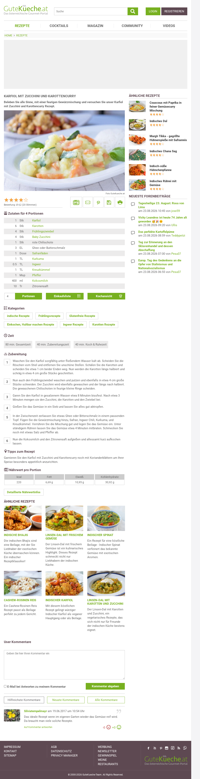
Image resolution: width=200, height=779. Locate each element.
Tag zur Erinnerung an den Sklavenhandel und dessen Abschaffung (155, 246)
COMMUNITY (132, 26)
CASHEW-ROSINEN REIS (20, 600)
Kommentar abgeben (105, 686)
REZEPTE (22, 26)
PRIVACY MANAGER (64, 755)
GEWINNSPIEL (107, 755)
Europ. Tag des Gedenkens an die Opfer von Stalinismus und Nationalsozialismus (159, 264)
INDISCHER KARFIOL (59, 600)
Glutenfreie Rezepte (82, 316)
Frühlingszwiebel (43, 231)
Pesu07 (176, 253)
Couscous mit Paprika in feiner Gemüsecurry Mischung (165, 106)
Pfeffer (36, 275)
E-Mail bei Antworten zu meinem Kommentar (36, 686)
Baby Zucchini (41, 237)
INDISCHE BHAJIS (16, 535)
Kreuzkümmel (41, 270)
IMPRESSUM (12, 747)
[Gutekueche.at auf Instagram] (166, 748)
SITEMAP (10, 755)
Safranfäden (40, 253)
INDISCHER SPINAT (100, 535)
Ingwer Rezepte (73, 324)
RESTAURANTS (108, 764)
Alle (106, 700)
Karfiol (36, 220)
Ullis (174, 225)
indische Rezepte (18, 316)
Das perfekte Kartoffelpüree (156, 232)
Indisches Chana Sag (163, 151)
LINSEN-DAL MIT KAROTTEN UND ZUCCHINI (105, 601)
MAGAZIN (95, 26)
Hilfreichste (24, 700)
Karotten (37, 226)
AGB (54, 747)
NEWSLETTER (107, 751)
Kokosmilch (40, 280)
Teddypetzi (178, 235)
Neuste (65, 700)
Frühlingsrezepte (49, 316)
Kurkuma (38, 259)
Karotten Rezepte (103, 324)
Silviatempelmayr (35, 711)
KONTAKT (10, 751)
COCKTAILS (59, 26)
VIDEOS (169, 26)
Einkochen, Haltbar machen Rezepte (30, 324)
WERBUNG (105, 747)
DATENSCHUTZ (61, 751)
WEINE (102, 760)
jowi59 (175, 211)
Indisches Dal (158, 121)
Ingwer (36, 264)
